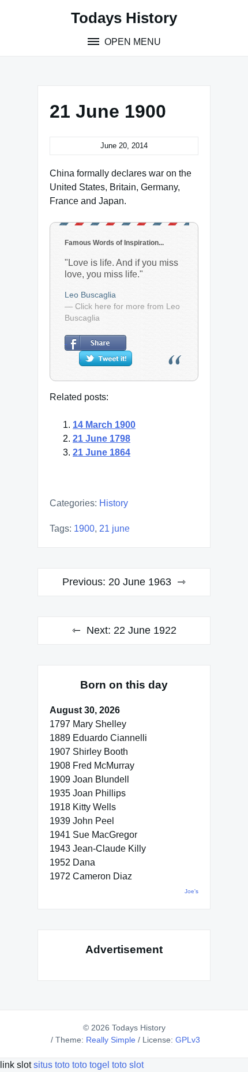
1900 (84, 528)
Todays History (124, 18)
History (113, 503)
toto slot (128, 1065)
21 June (114, 528)
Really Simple (111, 1039)
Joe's (191, 891)
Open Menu (131, 42)
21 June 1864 (101, 452)
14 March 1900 (104, 425)
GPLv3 (187, 1039)
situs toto (52, 1065)
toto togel (91, 1065)
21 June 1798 (101, 438)
